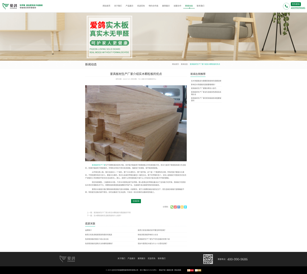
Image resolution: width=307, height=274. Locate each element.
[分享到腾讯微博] (178, 207)
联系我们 (161, 258)
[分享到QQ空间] (182, 207)
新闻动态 (184, 64)
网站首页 (175, 64)
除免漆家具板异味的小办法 (148, 235)
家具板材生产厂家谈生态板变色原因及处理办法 (206, 93)
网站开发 (162, 270)
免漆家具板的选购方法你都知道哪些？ (99, 243)
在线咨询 (136, 201)
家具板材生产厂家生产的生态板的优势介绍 (154, 239)
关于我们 (121, 258)
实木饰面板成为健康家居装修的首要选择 (206, 81)
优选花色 (151, 258)
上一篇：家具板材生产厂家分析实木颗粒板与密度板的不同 (109, 212)
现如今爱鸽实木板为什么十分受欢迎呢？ (153, 243)
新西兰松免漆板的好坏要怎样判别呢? (151, 230)
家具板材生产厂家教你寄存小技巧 (203, 88)
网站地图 (177, 270)
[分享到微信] (172, 207)
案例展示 (141, 258)
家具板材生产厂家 (98, 165)
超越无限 (170, 270)
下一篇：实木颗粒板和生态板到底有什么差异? (104, 215)
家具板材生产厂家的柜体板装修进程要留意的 (206, 99)
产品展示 (131, 258)
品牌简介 (88, 230)
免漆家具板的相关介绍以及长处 (97, 239)
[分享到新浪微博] (175, 207)
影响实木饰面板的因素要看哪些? (203, 84)
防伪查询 (296, 4)
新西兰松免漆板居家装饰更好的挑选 (98, 235)
